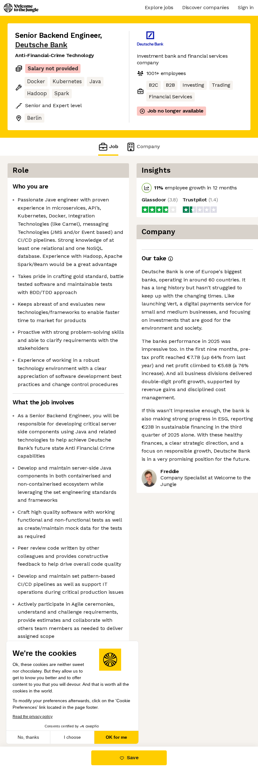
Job (113, 146)
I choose (72, 737)
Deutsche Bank (41, 45)
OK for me (116, 737)
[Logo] (21, 7)
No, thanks (28, 737)
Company (148, 146)
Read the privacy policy (33, 716)
